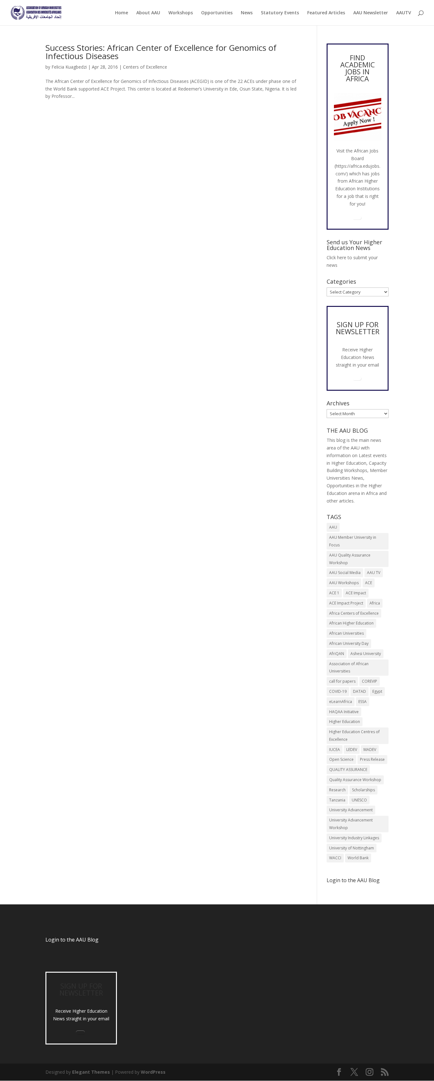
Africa (375, 603)
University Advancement (351, 810)
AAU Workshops (344, 582)
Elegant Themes (91, 1072)
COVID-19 (338, 691)
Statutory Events (280, 13)
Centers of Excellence (145, 67)
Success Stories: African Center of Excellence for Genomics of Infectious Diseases (160, 52)
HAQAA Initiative (344, 711)
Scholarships (363, 790)
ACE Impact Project (346, 603)
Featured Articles (326, 13)
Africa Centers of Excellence (354, 613)
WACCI (335, 858)
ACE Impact (356, 593)
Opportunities (217, 13)
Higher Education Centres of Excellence (354, 735)
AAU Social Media (345, 572)
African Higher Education (351, 623)
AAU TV (373, 572)
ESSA (362, 701)
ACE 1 (334, 593)
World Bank (358, 858)
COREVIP (369, 681)
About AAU (148, 13)
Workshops (180, 13)
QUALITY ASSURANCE (348, 769)
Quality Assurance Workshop (355, 779)
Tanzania (337, 800)
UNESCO (359, 800)
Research (337, 790)
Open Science (341, 759)
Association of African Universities (349, 667)
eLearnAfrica (340, 701)
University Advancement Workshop (351, 823)
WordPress (153, 1072)
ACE (368, 582)
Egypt (377, 691)
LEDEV (351, 749)
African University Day (349, 643)
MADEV (369, 749)
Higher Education (344, 721)
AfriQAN (336, 653)
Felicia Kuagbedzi (69, 67)
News (247, 13)
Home (121, 13)
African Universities (346, 633)
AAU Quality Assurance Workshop (349, 558)
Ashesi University (365, 653)
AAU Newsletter (370, 13)
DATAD (359, 691)
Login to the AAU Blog (71, 939)
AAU (333, 527)
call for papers (342, 681)
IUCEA (334, 749)
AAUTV (403, 13)
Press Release (372, 759)
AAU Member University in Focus (352, 541)
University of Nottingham (351, 848)
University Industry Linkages (354, 838)
